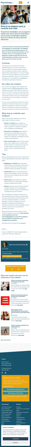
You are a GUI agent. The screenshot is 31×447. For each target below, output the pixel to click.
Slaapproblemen (20, 417)
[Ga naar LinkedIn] (19, 269)
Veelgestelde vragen (7, 412)
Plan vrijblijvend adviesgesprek (11, 256)
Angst (17, 410)
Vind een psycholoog (7, 410)
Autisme (18, 407)
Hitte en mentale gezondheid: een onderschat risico (20, 325)
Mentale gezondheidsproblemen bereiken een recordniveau (19, 295)
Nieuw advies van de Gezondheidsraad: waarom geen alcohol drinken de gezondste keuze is (20, 312)
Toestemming (15, 438)
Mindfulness (7, 163)
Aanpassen (15, 442)
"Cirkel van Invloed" (17, 88)
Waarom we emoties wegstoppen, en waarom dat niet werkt (20, 281)
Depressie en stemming (22, 412)
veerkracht (23, 78)
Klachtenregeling (6, 421)
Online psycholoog (6, 414)
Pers (3, 424)
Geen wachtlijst (5, 416)
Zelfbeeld (18, 414)
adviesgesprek (9, 217)
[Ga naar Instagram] (12, 269)
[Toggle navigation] (28, 2)
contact (24, 217)
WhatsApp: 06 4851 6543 (16, 393)
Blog (3, 423)
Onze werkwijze (6, 409)
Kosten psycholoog (6, 417)
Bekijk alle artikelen (6, 340)
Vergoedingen (5, 419)
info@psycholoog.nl (7, 368)
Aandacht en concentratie (22, 409)
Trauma (18, 416)
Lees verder (20, 305)
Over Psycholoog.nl (6, 407)
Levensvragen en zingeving (20, 420)
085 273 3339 (7, 253)
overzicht (23, 223)
